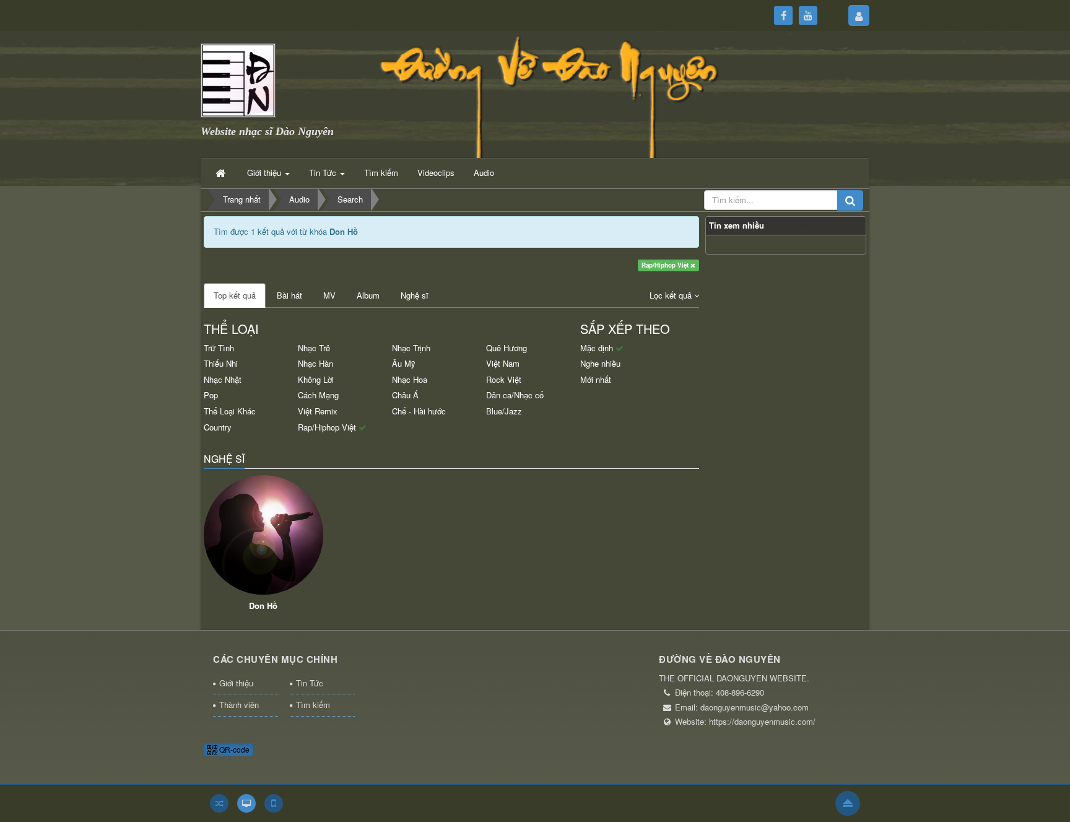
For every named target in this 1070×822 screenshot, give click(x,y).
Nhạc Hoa (409, 379)
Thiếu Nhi (221, 363)
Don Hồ (263, 605)
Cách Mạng (318, 395)
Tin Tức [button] (324, 172)
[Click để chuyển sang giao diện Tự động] (219, 803)
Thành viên (239, 705)
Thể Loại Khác (230, 411)
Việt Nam (503, 363)
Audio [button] (484, 172)
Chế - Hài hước (419, 411)
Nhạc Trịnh (411, 348)
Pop (211, 395)
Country (218, 427)
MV (329, 295)
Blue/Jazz (504, 411)
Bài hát (289, 295)
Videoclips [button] (436, 172)
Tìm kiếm (313, 705)
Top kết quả (235, 295)
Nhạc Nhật (222, 379)
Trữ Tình (219, 348)
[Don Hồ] (263, 535)
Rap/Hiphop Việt (666, 265)
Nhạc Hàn (315, 363)
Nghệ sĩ (414, 295)
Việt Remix (317, 411)
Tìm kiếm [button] (381, 172)
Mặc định (597, 348)
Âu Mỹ (403, 363)
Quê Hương (506, 348)
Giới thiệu (236, 683)
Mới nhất (595, 379)
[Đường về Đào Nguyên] (238, 79)
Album (368, 295)
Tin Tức (309, 683)
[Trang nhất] (221, 173)
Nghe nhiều (600, 363)
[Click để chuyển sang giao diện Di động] (273, 803)
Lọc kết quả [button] (672, 295)
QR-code (233, 749)
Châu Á (405, 395)
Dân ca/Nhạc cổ (515, 395)
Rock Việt (503, 379)
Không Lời (316, 379)
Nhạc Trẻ (314, 348)
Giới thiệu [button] (265, 172)
